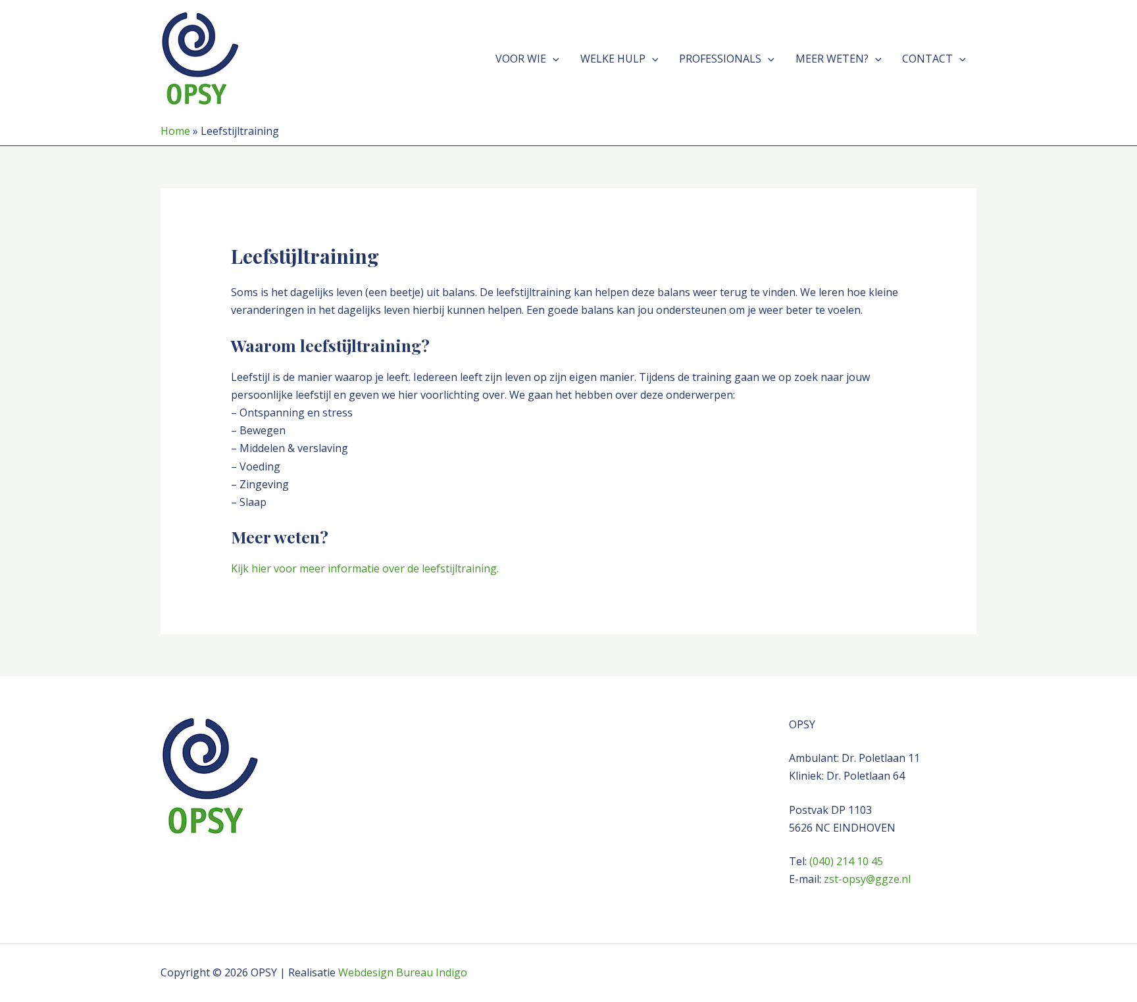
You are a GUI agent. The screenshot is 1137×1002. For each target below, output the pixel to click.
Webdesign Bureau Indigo (402, 972)
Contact (927, 58)
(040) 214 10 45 (846, 861)
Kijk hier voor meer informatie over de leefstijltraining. (365, 568)
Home (175, 131)
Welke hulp (612, 58)
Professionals (720, 58)
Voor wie (520, 58)
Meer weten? (832, 58)
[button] (552, 58)
